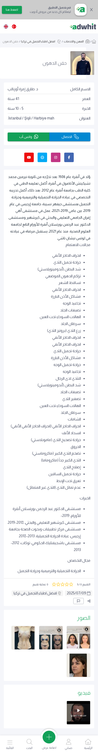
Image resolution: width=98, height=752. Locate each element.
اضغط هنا (12, 9)
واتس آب (25, 137)
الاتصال (67, 137)
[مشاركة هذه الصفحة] (89, 601)
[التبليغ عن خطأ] (78, 601)
